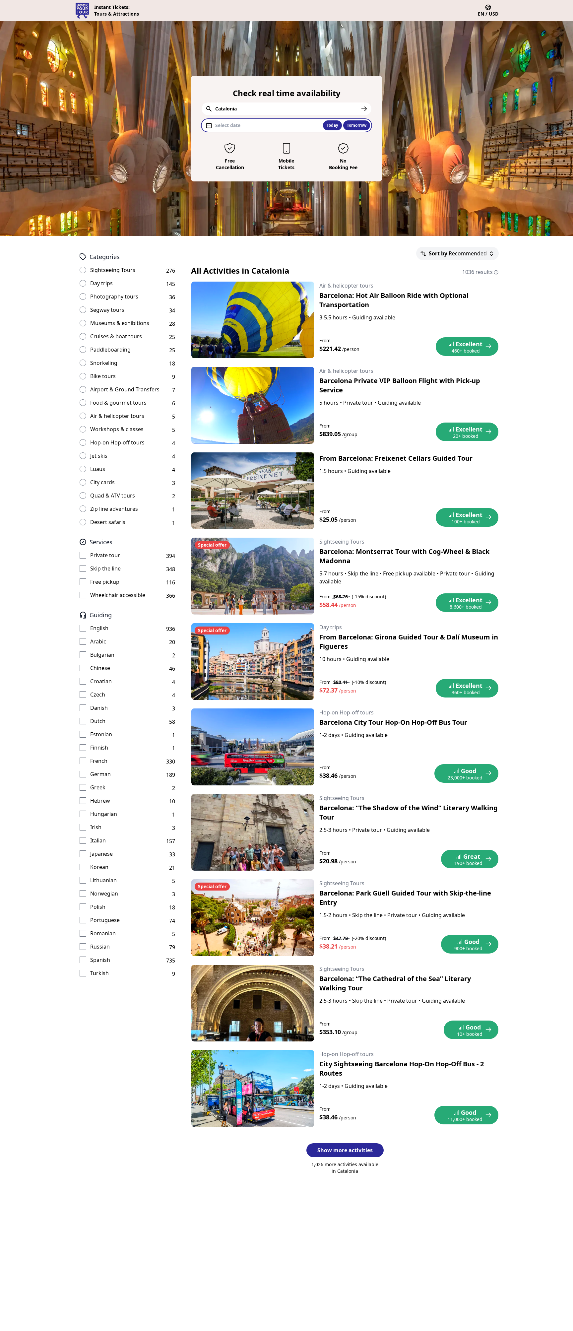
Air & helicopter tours (117, 416)
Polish (97, 906)
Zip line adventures (114, 508)
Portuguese (105, 920)
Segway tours (107, 309)
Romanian (103, 933)
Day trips (101, 283)
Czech (97, 694)
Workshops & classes (117, 429)
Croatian (101, 681)
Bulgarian (102, 654)
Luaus (97, 469)
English (99, 628)
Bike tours (103, 376)
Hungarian (103, 814)
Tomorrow (356, 125)
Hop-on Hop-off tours (117, 442)
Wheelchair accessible (117, 595)
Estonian (101, 734)
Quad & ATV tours (112, 495)
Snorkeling (103, 362)
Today (332, 125)
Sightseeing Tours (112, 270)
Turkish (99, 973)
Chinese (100, 668)
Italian (98, 840)
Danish (99, 707)
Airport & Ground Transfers (124, 389)
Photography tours (114, 296)
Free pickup (104, 581)
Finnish (99, 747)
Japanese (101, 853)
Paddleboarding (110, 349)
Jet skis (98, 455)
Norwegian (104, 893)
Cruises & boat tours (116, 336)
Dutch (97, 721)
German (100, 774)
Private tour (105, 555)
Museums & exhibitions (119, 323)
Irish (95, 827)
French (98, 761)
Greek (97, 787)
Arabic (98, 641)
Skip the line (105, 568)
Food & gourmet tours (118, 402)
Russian (100, 946)
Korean (99, 867)
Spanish (100, 960)
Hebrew (100, 800)
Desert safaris (107, 522)
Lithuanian (103, 880)
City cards (102, 482)
